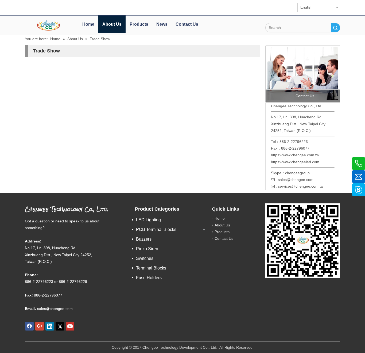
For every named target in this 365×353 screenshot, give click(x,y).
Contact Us (187, 24)
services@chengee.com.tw (300, 186)
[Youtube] (70, 326)
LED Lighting (148, 220)
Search (335, 27)
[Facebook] (29, 326)
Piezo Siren (147, 248)
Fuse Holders (149, 277)
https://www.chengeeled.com (295, 162)
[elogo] (49, 25)
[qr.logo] (302, 240)
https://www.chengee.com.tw (295, 155)
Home (88, 24)
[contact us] (302, 74)
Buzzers (144, 239)
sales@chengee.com (295, 179)
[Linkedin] (49, 326)
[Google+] (39, 326)
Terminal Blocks (151, 268)
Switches (144, 258)
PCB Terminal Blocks (156, 229)
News (162, 24)
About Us (112, 24)
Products (139, 24)
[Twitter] (60, 326)
